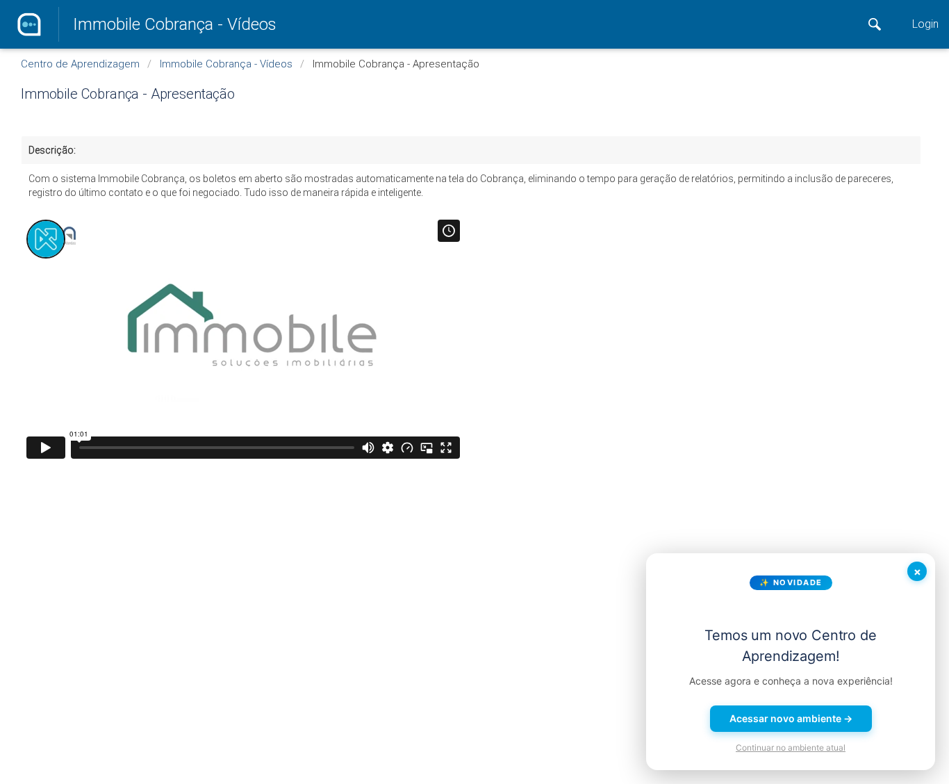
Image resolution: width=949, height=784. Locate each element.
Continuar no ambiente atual (790, 747)
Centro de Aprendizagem (80, 64)
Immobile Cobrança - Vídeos (175, 24)
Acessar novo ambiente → (790, 718)
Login (925, 24)
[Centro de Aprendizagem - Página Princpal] (29, 24)
